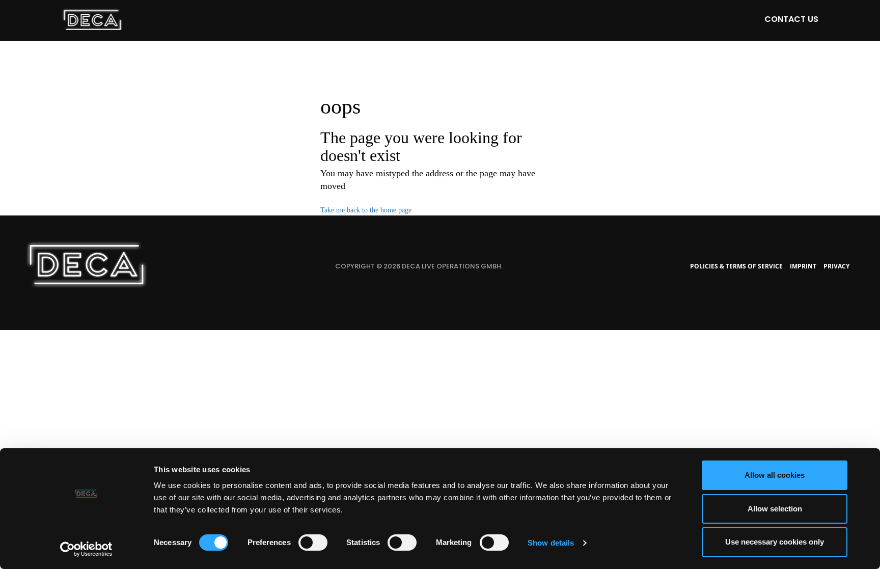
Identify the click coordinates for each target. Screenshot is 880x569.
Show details (551, 542)
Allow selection (775, 508)
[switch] (312, 542)
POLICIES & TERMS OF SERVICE (736, 266)
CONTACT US (791, 19)
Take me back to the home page (365, 210)
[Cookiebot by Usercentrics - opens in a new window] (86, 549)
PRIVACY (836, 266)
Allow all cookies (775, 475)
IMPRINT (803, 266)
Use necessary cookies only (774, 541)
